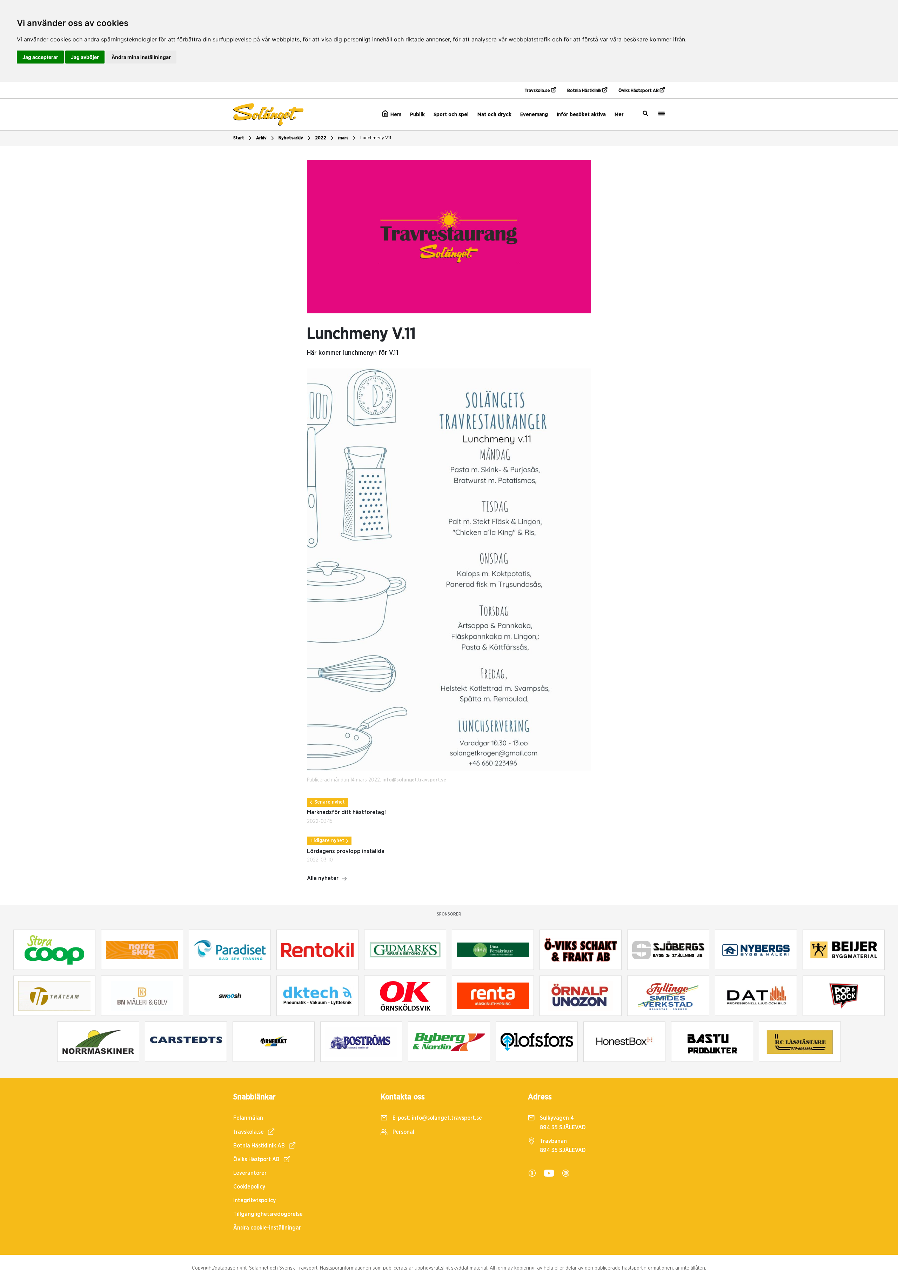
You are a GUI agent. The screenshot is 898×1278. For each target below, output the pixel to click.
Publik (417, 114)
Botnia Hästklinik (584, 90)
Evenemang (534, 114)
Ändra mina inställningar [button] (141, 57)
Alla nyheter (323, 878)
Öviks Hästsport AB (639, 90)
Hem (395, 114)
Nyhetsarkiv (291, 138)
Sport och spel (451, 114)
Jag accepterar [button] (40, 57)
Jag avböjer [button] (85, 57)
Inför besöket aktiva (581, 114)
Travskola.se (537, 90)
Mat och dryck (494, 114)
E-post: (436, 1118)
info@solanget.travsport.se (414, 780)
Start (238, 138)
